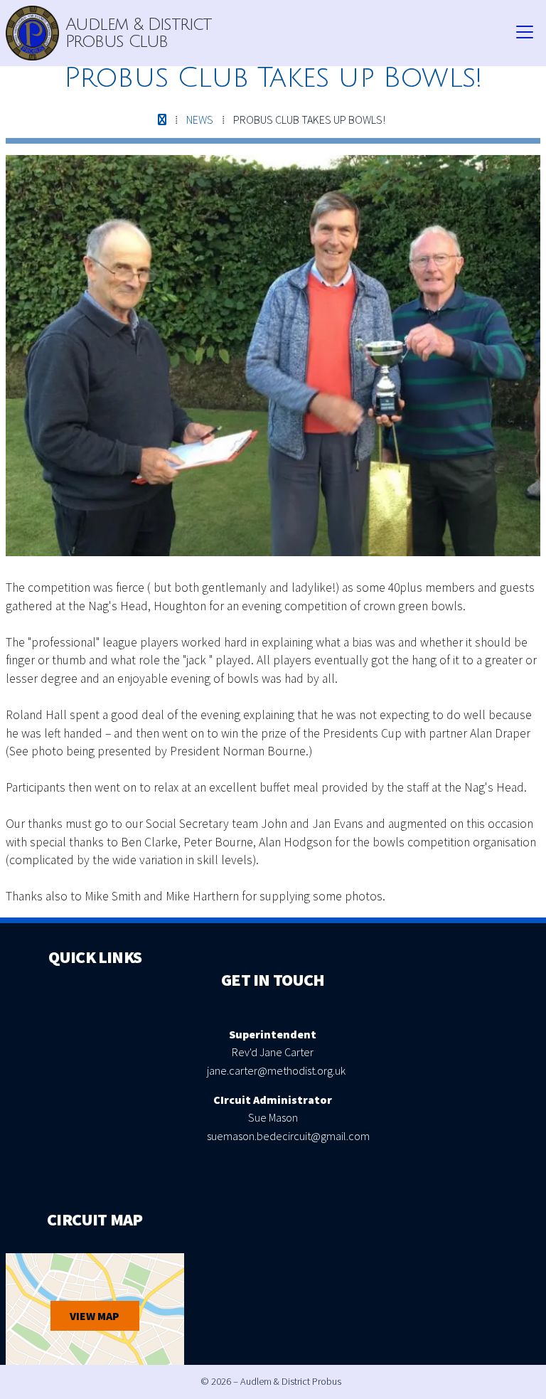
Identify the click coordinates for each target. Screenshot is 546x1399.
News (199, 119)
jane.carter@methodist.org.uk (276, 1070)
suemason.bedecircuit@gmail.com (288, 1136)
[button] (524, 33)
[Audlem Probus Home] (32, 33)
